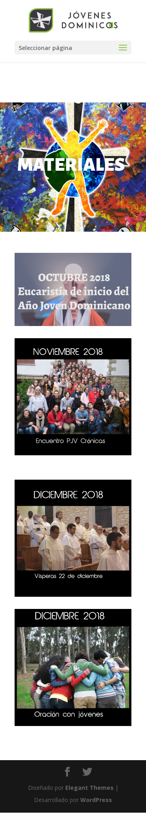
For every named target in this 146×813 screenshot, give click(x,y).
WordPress (96, 800)
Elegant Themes (89, 787)
